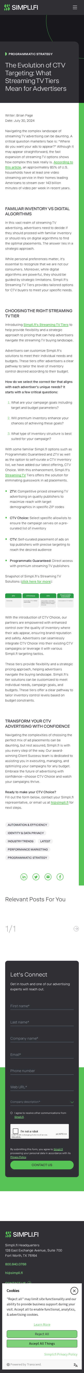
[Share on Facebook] (60, 876)
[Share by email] (48, 876)
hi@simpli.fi (59, 802)
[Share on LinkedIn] (23, 876)
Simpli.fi (19, 1116)
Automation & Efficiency (27, 824)
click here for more (36, 581)
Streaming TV (15, 475)
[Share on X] (36, 876)
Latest (45, 841)
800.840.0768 (15, 1264)
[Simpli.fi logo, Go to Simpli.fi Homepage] (21, 7)
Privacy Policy (18, 1157)
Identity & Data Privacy (26, 833)
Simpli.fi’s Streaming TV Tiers (45, 325)
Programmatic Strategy (27, 857)
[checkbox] (11, 1114)
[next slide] (76, 928)
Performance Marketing (28, 849)
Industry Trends (20, 841)
